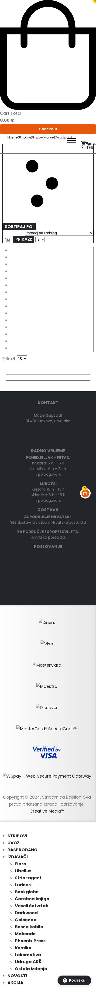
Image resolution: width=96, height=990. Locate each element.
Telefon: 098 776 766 (48, 430)
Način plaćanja (48, 581)
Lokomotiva (28, 955)
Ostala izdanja (31, 969)
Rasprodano (22, 850)
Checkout (48, 129)
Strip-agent (28, 878)
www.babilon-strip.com (48, 441)
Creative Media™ (47, 811)
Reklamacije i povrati (48, 587)
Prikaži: (23, 239)
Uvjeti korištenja (48, 570)
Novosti (17, 976)
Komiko (23, 948)
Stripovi (17, 836)
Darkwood (26, 913)
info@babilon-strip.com (48, 436)
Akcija (15, 983)
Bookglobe (27, 892)
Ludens (23, 885)
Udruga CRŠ (28, 962)
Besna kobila (29, 927)
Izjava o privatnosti (48, 559)
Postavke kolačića (48, 598)
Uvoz (13, 843)
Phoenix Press (30, 941)
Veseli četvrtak (31, 906)
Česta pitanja (48, 592)
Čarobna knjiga (32, 899)
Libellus (23, 871)
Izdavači (17, 857)
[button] (48, 183)
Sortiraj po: (19, 226)
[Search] (56, 143)
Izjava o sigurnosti (48, 564)
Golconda (26, 920)
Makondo (25, 934)
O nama (48, 553)
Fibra (20, 864)
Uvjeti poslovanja (48, 575)
